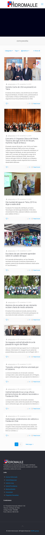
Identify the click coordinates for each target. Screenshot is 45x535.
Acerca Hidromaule (11, 477)
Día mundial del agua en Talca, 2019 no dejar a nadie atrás (21, 203)
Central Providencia (11, 486)
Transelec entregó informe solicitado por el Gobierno (22, 368)
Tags (16, 51)
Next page (29, 444)
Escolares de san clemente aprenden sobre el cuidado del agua (21, 255)
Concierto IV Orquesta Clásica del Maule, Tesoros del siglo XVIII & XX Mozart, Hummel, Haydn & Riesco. (22, 140)
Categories (8, 51)
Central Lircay (10, 483)
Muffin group (35, 531)
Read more (36, 103)
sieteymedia (11, 84)
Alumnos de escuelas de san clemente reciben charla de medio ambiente (21, 306)
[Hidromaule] (22, 4)
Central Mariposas (11, 480)
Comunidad (9, 492)
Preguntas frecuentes (12, 495)
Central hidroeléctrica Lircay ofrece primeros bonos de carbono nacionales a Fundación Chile (22, 394)
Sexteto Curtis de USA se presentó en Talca (21, 88)
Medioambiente (10, 489)
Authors (25, 51)
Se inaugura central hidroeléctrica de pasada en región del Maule (20, 343)
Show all (37, 51)
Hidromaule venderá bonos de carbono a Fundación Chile (22, 420)
